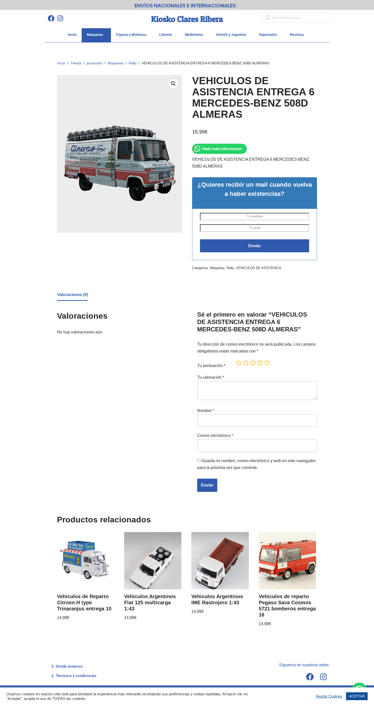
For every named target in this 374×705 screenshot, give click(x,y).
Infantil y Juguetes (231, 35)
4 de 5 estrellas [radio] (260, 363)
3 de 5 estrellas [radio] (253, 363)
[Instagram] (60, 18)
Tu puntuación (211, 365)
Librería (165, 35)
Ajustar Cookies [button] (329, 696)
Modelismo (194, 35)
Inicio (72, 35)
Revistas (297, 35)
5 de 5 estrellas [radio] (267, 363)
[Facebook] (51, 18)
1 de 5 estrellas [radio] (239, 363)
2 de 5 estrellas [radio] (246, 363)
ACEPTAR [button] (357, 696)
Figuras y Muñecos (131, 35)
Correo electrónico (215, 435)
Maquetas (95, 35)
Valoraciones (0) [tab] (72, 294)
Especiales (268, 35)
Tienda (75, 63)
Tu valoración (210, 377)
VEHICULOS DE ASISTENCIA (258, 268)
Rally (133, 63)
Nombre (205, 410)
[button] (173, 83)
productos (95, 63)
